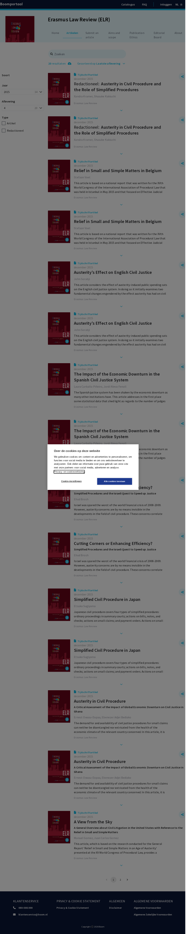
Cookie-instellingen (71, 481)
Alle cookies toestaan (114, 481)
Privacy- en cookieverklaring (69, 471)
